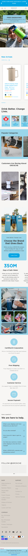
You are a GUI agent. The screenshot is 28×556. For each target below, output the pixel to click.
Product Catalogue (6, 524)
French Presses (5, 495)
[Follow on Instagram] (6, 532)
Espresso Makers (6, 488)
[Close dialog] (26, 551)
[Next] (26, 3)
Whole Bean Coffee (4, 491)
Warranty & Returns (20, 486)
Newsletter (4, 527)
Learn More (14, 255)
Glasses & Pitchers (6, 502)
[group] (14, 28)
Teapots (3, 505)
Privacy (17, 494)
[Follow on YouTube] (13, 532)
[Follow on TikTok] (17, 532)
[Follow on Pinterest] (10, 532)
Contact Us (18, 491)
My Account (18, 483)
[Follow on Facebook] (2, 532)
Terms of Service (20, 496)
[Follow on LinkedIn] (21, 532)
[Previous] (1, 3)
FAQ (16, 488)
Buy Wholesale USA (5, 516)
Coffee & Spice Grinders (5, 498)
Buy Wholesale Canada (5, 520)
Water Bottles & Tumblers (6, 484)
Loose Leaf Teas (6, 507)
